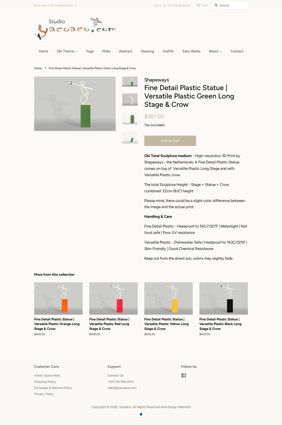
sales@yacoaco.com (122, 388)
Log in (157, 5)
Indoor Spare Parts (47, 375)
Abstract (125, 51)
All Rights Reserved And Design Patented (161, 407)
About (214, 51)
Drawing (147, 51)
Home (43, 51)
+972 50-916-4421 (121, 382)
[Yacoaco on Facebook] (183, 376)
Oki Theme (66, 51)
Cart (205, 5)
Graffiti (168, 51)
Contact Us (115, 375)
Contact (236, 51)
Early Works (191, 51)
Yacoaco (125, 407)
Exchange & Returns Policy (53, 388)
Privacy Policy (44, 394)
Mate (106, 51)
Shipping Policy (45, 382)
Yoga (90, 51)
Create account (179, 5)
